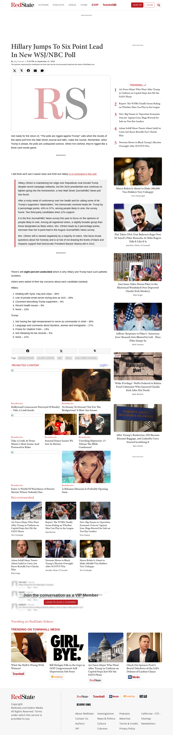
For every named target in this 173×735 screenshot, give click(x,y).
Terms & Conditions (129, 723)
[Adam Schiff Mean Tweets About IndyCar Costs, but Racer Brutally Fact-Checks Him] (26, 548)
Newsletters (148, 723)
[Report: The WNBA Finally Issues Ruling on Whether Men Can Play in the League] (60, 510)
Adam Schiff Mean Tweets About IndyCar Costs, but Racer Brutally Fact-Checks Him (25, 565)
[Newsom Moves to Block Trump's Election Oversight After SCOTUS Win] (60, 548)
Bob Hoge (15, 573)
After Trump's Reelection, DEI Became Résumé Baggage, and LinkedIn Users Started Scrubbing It (137, 438)
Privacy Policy (127, 728)
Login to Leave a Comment (61, 602)
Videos (72, 5)
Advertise (124, 718)
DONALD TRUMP (26, 358)
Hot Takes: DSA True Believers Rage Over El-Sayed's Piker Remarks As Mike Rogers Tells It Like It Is (137, 237)
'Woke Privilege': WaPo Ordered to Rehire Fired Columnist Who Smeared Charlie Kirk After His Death (137, 386)
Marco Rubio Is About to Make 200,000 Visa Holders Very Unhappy (93, 563)
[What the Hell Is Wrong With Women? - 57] (28, 647)
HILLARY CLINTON (45, 358)
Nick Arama (85, 535)
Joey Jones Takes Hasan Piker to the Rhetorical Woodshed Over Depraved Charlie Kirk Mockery (138, 287)
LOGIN (149, 5)
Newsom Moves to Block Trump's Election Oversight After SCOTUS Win (59, 563)
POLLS (68, 358)
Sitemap (146, 718)
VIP (77, 728)
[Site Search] (159, 5)
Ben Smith (138, 446)
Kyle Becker (50, 532)
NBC (60, 358)
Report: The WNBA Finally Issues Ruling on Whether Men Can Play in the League (59, 525)
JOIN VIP (137, 5)
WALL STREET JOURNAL (86, 358)
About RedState (84, 713)
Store (84, 5)
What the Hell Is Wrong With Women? (27, 666)
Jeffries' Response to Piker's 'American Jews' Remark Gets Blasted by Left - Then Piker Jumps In (138, 337)
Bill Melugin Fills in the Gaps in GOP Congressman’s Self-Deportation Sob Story (67, 668)
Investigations (105, 713)
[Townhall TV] (109, 5)
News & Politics (106, 718)
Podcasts (58, 5)
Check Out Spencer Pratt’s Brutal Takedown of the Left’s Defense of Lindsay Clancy (143, 668)
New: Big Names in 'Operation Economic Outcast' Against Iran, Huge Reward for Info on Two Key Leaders (95, 526)
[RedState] (22, 5)
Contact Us (81, 718)
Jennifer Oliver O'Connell (56, 570)
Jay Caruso (19, 61)
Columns (102, 728)
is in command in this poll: (83, 174)
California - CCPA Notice (151, 713)
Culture (101, 723)
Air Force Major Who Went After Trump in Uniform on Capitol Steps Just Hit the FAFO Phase (25, 526)
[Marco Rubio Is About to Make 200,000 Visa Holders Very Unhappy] (95, 548)
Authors (43, 5)
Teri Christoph (17, 535)
